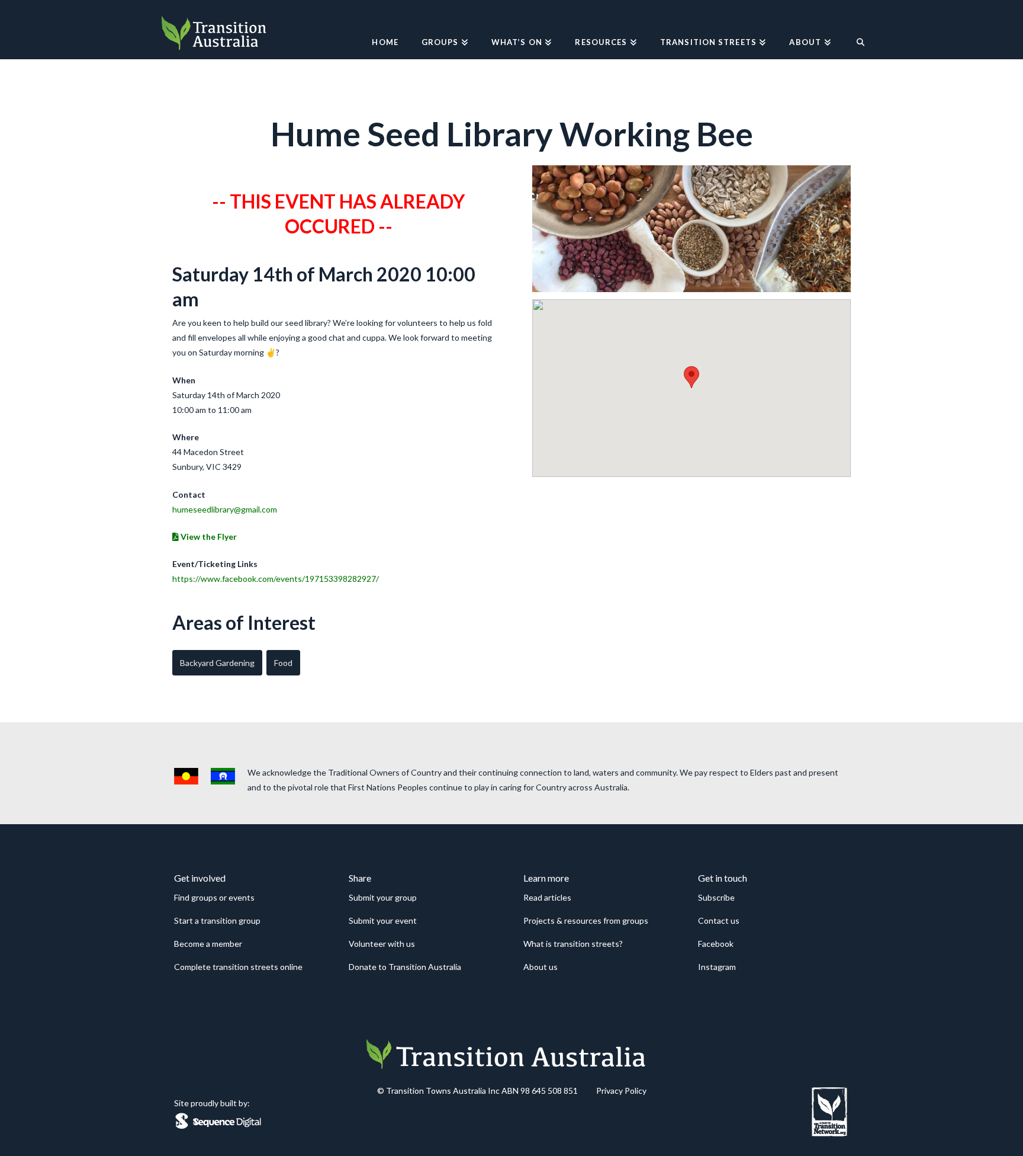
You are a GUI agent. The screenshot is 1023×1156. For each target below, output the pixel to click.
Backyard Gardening (217, 663)
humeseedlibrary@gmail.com (224, 509)
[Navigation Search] (854, 29)
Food (283, 663)
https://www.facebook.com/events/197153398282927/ (275, 579)
